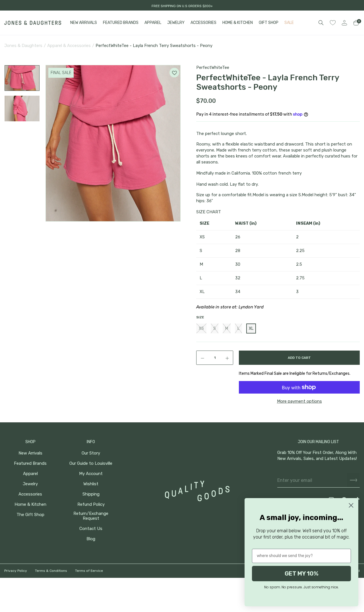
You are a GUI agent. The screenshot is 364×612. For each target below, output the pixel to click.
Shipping (91, 494)
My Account (91, 473)
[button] (22, 78)
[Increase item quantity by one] (228, 358)
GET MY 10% (301, 573)
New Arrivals (30, 453)
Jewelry (30, 484)
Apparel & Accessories (69, 45)
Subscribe (353, 480)
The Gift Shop (30, 514)
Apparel (30, 473)
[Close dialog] (351, 505)
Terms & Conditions (51, 571)
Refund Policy (91, 504)
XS (201, 328)
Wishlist (90, 484)
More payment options (299, 401)
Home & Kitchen (30, 504)
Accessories (30, 494)
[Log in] (344, 22)
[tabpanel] (114, 143)
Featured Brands (30, 463)
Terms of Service (89, 571)
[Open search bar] (321, 22)
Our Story (91, 453)
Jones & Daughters (23, 45)
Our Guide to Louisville (90, 463)
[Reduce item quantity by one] (201, 358)
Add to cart (299, 358)
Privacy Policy (15, 571)
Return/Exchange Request (90, 516)
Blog (90, 539)
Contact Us (90, 528)
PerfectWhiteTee (212, 67)
